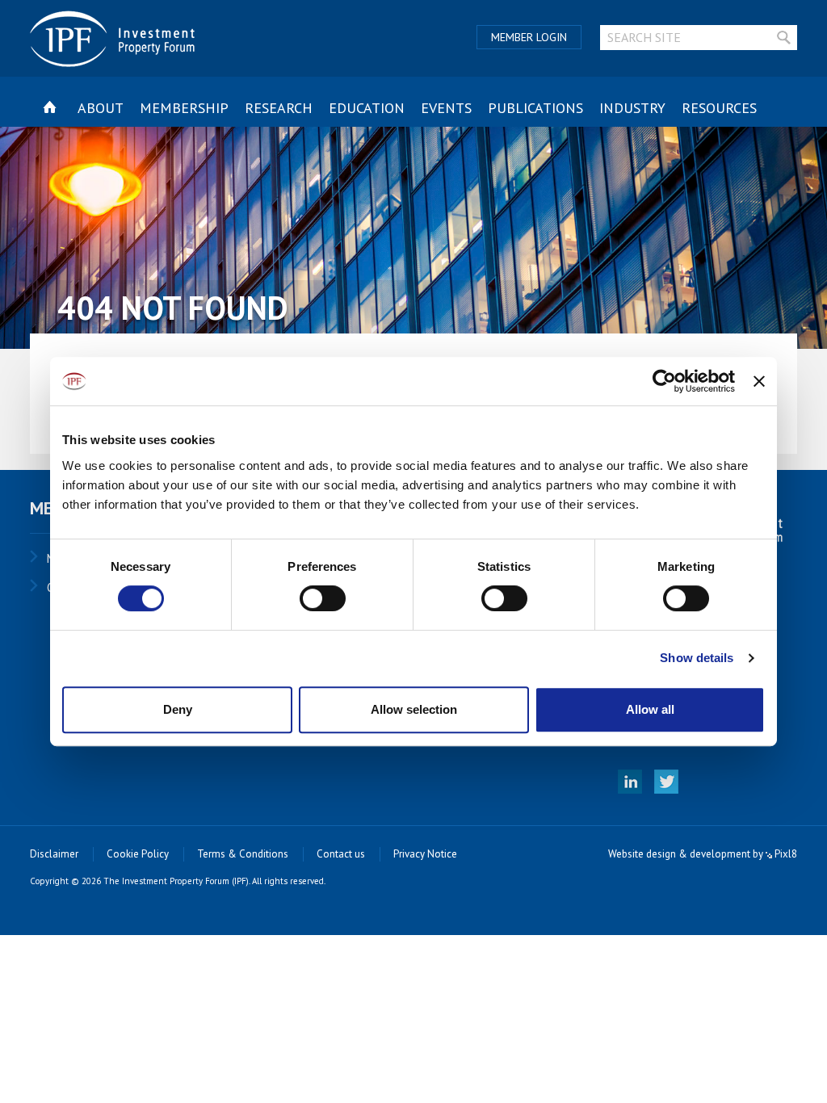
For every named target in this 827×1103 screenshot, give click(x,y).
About (101, 108)
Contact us (341, 854)
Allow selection (414, 709)
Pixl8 (784, 854)
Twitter (666, 782)
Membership (184, 108)
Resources (719, 108)
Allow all (650, 709)
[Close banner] (759, 381)
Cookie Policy (138, 854)
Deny (177, 709)
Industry (632, 108)
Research (279, 108)
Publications (535, 108)
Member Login (529, 37)
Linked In (630, 782)
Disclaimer (54, 854)
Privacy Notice (425, 854)
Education (367, 108)
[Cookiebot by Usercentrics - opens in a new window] (664, 381)
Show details (696, 658)
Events (446, 108)
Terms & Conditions (242, 854)
